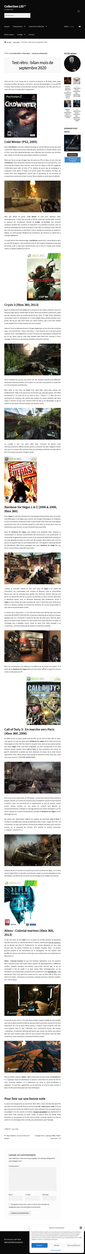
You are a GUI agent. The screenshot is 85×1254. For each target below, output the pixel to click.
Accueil (6, 26)
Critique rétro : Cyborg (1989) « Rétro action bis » (48, 1136)
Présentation (17, 26)
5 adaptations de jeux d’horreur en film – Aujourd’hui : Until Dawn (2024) (77, 115)
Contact (31, 34)
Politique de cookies (55, 1250)
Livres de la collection (36, 26)
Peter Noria (26, 53)
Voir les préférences (73, 1245)
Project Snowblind (40, 1112)
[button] (81, 1228)
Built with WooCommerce (13, 1242)
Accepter (39, 1245)
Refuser (56, 1245)
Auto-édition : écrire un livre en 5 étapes (17, 1136)
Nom (11, 1195)
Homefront (52, 972)
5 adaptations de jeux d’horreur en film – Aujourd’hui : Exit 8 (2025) (77, 91)
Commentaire (14, 1166)
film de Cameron (54, 942)
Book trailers (9, 34)
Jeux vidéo (16, 42)
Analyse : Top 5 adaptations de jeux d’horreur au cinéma (67, 113)
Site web (45, 1195)
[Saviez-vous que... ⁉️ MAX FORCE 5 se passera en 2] (72, 143)
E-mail (28, 1195)
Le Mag (19, 34)
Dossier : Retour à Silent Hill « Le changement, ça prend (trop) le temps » (68, 92)
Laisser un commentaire (39, 53)
